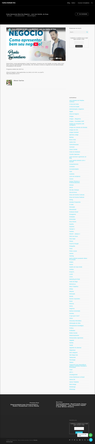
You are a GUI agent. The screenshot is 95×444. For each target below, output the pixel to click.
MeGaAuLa (72, 284)
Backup (71, 137)
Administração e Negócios (76, 109)
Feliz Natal (72, 239)
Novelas (71, 313)
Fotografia (72, 246)
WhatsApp (72, 389)
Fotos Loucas (73, 251)
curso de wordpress (74, 176)
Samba (71, 342)
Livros (71, 276)
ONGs (71, 318)
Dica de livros (73, 192)
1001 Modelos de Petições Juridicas (76, 101)
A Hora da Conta (74, 104)
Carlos (10, 15)
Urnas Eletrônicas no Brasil (76, 377)
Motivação (72, 294)
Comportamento (73, 164)
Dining (71, 199)
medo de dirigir (73, 281)
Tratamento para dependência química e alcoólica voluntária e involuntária (78, 366)
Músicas (71, 303)
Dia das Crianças (74, 190)
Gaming (71, 256)
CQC (70, 171)
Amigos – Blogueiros (75, 119)
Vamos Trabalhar (74, 382)
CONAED (72, 166)
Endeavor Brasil (73, 212)
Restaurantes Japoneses (76, 338)
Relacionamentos (74, 335)
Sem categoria (73, 352)
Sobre (73, 3)
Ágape (71, 111)
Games (71, 253)
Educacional (72, 209)
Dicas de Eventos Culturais (76, 194)
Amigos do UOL (73, 130)
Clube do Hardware (74, 152)
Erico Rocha (72, 221)
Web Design (72, 384)
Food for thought (74, 243)
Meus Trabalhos (73, 286)
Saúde (71, 345)
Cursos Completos (83, 3)
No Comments (83, 14)
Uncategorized (73, 374)
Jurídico (71, 269)
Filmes (71, 241)
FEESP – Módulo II (74, 234)
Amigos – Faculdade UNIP (76, 121)
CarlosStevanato (74, 144)
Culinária (71, 174)
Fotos (70, 248)
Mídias (71, 289)
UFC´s (71, 372)
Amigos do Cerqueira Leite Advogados (76, 124)
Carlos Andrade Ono (8, 3)
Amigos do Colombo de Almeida (78, 127)
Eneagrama (72, 214)
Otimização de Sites (74, 323)
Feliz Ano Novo (73, 236)
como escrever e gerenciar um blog (77, 157)
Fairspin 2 (72, 229)
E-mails (71, 204)
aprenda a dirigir (73, 134)
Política (71, 328)
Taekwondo (72, 357)
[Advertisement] (79, 72)
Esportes (71, 226)
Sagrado (71, 340)
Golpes (71, 262)
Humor (71, 264)
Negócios (72, 308)
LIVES (71, 274)
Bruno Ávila (72, 139)
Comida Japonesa (74, 154)
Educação (72, 207)
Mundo (71, 296)
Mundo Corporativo (74, 298)
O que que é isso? (74, 316)
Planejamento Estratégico (76, 325)
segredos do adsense (75, 347)
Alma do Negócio (31, 15)
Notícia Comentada (74, 311)
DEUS (71, 187)
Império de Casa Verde (75, 267)
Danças (71, 185)
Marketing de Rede (74, 279)
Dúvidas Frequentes (75, 202)
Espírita (71, 224)
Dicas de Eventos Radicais (76, 197)
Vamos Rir (72, 379)
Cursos (71, 179)
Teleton (71, 362)
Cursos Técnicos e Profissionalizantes (74, 182)
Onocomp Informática (75, 320)
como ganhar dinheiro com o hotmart (77, 161)
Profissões (72, 330)
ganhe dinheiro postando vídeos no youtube (78, 259)
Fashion (71, 231)
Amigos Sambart (74, 132)
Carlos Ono (72, 142)
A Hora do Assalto (74, 106)
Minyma (71, 291)
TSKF (71, 369)
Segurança (72, 350)
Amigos (71, 116)
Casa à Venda (73, 149)
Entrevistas (72, 219)
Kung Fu (71, 272)
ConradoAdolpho (74, 169)
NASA (71, 306)
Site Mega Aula (73, 355)
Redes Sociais (73, 333)
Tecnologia (72, 360)
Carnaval (71, 147)
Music (71, 301)
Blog (68, 3)
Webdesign (72, 387)
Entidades (72, 216)
